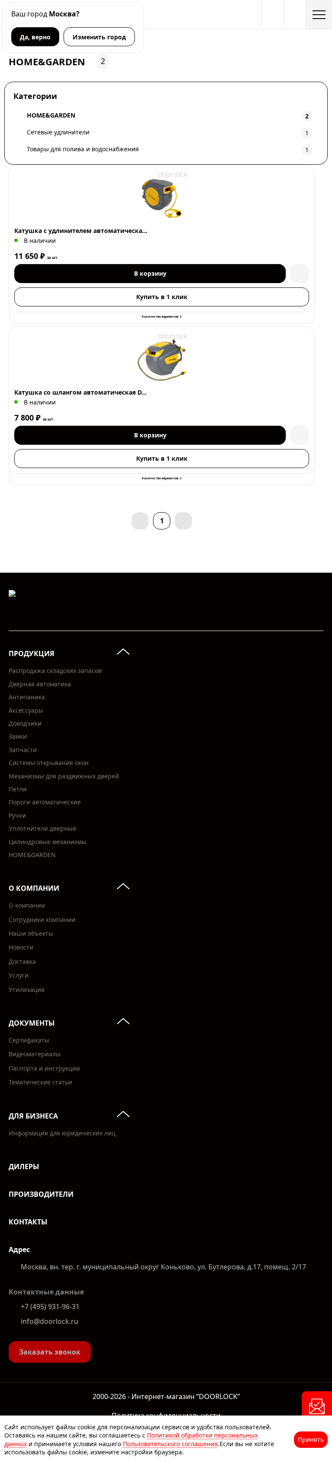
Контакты (28, 1222)
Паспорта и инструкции (44, 1068)
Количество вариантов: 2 (162, 317)
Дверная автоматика (40, 684)
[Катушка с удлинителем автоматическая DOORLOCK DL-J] (161, 198)
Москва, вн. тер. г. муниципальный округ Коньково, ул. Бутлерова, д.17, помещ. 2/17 (163, 1267)
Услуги (19, 975)
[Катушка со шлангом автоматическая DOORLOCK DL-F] (161, 360)
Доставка (22, 961)
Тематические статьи (40, 1082)
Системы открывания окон (49, 763)
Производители (41, 1194)
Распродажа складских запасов (55, 670)
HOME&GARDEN (32, 855)
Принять (311, 1439)
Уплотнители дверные (42, 828)
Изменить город (99, 37)
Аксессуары (26, 710)
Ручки (17, 815)
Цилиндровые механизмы (47, 842)
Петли (18, 789)
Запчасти (23, 750)
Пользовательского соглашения (170, 1444)
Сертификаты (29, 1040)
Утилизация (27, 989)
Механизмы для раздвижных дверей (64, 776)
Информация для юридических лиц (62, 1133)
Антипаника (27, 697)
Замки (18, 736)
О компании (27, 905)
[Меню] (319, 14)
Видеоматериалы (35, 1054)
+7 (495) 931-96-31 (50, 1306)
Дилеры (24, 1166)
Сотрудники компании (42, 919)
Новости (21, 947)
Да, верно (35, 37)
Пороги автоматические (45, 802)
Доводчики (25, 723)
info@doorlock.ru (49, 1321)
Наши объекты (31, 933)
